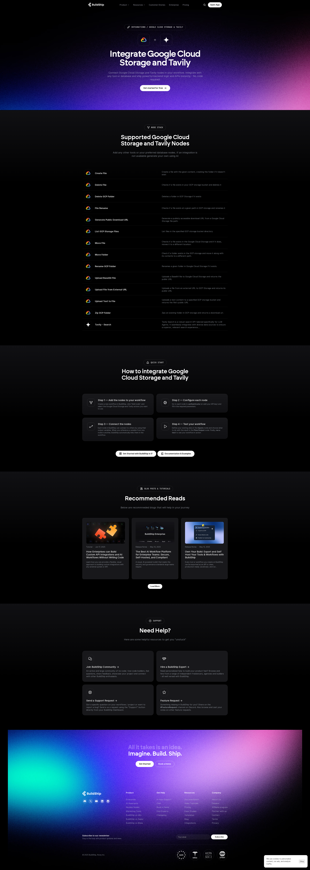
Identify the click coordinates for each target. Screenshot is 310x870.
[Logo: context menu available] (96, 5)
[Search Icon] (204, 4)
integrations (138, 27)
